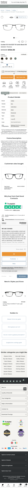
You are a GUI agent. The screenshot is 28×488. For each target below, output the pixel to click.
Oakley (12, 100)
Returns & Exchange (24, 86)
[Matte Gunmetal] (6, 59)
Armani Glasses (8, 374)
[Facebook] (4, 381)
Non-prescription (15, 126)
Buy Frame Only (20, 77)
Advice (17, 86)
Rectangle (13, 112)
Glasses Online (8, 356)
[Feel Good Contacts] (4, 2)
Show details (19, 249)
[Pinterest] (20, 381)
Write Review (22, 276)
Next (10, 276)
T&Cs (5, 478)
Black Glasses (20, 361)
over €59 (11, 86)
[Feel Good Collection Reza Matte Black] (14, 168)
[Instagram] (10, 381)
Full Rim (13, 115)
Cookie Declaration (20, 478)
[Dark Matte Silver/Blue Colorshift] (15, 59)
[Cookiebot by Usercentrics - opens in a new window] (19, 223)
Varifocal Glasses (20, 364)
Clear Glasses (7, 361)
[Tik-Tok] (23, 380)
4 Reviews (9, 46)
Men (12, 104)
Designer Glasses (7, 364)
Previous (4, 276)
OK (14, 254)
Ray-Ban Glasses (7, 359)
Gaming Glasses (20, 369)
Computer (22, 125)
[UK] (12, 443)
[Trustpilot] (7, 425)
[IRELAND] (16, 443)
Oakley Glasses (20, 359)
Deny (14, 263)
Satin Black (13, 106)
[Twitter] (7, 381)
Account (8, 486)
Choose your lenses (7, 77)
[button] (14, 37)
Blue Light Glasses (20, 356)
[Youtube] (14, 381)
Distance (13, 125)
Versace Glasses (20, 371)
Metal (12, 110)
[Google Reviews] (21, 426)
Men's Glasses (8, 366)
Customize (13, 258)
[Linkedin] (17, 381)
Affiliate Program (14, 479)
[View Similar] (22, 41)
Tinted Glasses (8, 369)
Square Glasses (8, 371)
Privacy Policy (11, 478)
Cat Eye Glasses (20, 366)
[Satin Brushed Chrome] (11, 59)
